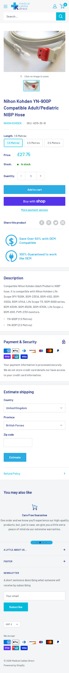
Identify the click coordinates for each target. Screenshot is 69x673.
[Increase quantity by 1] (41, 176)
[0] (62, 6)
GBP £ (9, 624)
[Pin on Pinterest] (48, 222)
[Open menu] (5, 6)
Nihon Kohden (12, 123)
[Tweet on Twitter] (55, 222)
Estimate (15, 457)
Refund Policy (12, 473)
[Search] (60, 16)
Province (9, 417)
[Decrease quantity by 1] (21, 176)
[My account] (55, 6)
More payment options (34, 209)
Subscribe (15, 607)
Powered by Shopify (14, 665)
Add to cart (34, 189)
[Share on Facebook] (41, 222)
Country (8, 400)
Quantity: (9, 176)
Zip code (9, 434)
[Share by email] (62, 222)
